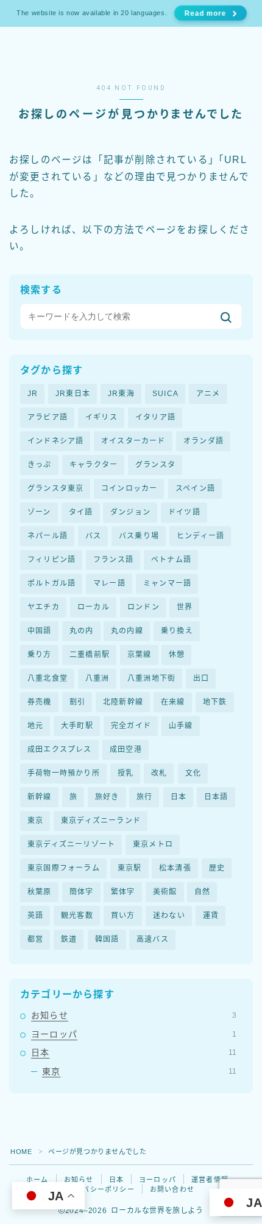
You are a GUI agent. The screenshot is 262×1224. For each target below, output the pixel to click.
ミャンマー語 (167, 583)
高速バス (152, 939)
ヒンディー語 (200, 536)
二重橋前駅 (89, 654)
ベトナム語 (171, 559)
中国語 (39, 631)
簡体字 (81, 892)
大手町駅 (77, 726)
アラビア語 (47, 417)
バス (93, 536)
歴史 (217, 868)
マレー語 (109, 583)
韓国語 (107, 939)
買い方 (123, 915)
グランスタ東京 (55, 488)
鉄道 (69, 939)
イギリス (101, 417)
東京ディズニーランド (101, 820)
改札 (159, 773)
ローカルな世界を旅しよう (103, 52)
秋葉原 (39, 892)
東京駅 (130, 868)
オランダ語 (203, 441)
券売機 (39, 702)
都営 (35, 939)
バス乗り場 (139, 536)
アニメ (208, 393)
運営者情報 (209, 1179)
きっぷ (39, 465)
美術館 (165, 892)
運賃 (211, 915)
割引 (77, 702)
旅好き (107, 797)
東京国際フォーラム (63, 868)
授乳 (125, 773)
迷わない (169, 915)
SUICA (165, 393)
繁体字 (123, 892)
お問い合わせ (172, 1189)
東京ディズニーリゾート (71, 844)
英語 (35, 915)
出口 (201, 678)
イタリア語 (155, 417)
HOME (21, 1151)
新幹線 (39, 797)
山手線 (181, 726)
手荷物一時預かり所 (63, 773)
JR (32, 393)
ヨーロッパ (133, 1034)
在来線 (173, 702)
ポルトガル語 (51, 583)
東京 (35, 820)
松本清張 (175, 868)
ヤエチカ (43, 607)
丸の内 (81, 631)
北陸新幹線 (123, 702)
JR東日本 (72, 393)
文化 (193, 773)
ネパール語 (47, 536)
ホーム (37, 1179)
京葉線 (139, 654)
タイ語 (81, 512)
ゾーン (39, 512)
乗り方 (39, 654)
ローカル (93, 607)
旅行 (144, 797)
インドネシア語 (55, 441)
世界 (185, 607)
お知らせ (133, 1015)
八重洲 (97, 678)
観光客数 (77, 915)
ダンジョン (130, 512)
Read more (205, 13)
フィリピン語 (51, 559)
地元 (35, 726)
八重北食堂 (47, 678)
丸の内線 (127, 631)
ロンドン (143, 607)
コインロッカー (129, 488)
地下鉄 (215, 702)
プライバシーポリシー (97, 1189)
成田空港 (126, 749)
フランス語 (113, 559)
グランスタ (155, 465)
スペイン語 (195, 488)
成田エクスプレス (59, 749)
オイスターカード (133, 441)
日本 (178, 797)
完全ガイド (131, 726)
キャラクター (93, 465)
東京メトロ (153, 844)
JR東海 (121, 393)
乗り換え (177, 631)
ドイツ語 (184, 512)
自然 (202, 892)
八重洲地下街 (151, 678)
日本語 (216, 797)
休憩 (177, 654)
